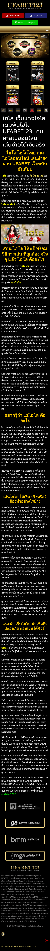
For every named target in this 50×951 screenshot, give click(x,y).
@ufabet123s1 (9, 794)
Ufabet (4, 648)
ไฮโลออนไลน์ (8, 204)
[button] (47, 29)
